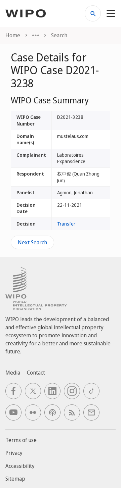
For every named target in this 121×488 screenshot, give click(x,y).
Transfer (66, 224)
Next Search (32, 242)
